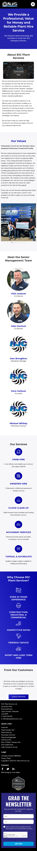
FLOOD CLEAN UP (19, 508)
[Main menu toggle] (33, 4)
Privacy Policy (6, 758)
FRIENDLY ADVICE (18, 642)
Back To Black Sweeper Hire (10, 742)
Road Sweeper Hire (7, 730)
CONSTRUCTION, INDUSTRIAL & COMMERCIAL (18, 615)
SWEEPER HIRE (18, 483)
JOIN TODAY (18, 844)
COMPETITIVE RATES (18, 630)
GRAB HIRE (18, 459)
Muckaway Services (8, 735)
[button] (3, 222)
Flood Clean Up (6, 732)
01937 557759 (7, 716)
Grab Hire (4, 727)
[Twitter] (8, 769)
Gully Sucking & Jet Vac (9, 747)
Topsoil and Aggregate (8, 737)
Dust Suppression (7, 745)
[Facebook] (2, 769)
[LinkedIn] (13, 769)
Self (2, 740)
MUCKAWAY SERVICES (18, 532)
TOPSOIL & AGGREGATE (18, 556)
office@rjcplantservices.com (12, 719)
